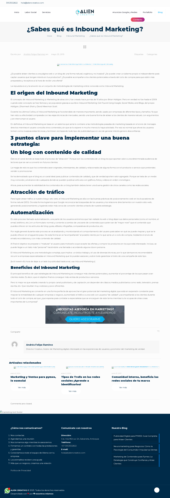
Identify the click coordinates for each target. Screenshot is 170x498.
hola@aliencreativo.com (32, 3)
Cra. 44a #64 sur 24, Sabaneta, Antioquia (80, 439)
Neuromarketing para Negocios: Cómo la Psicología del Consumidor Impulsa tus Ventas (135, 448)
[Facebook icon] (150, 4)
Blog (59, 36)
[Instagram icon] (164, 4)
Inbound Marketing (75, 36)
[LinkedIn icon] (159, 4)
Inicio (49, 36)
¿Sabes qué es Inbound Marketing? (106, 36)
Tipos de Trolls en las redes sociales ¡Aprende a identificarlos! (80, 380)
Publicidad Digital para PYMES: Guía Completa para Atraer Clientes (135, 438)
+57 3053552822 (69, 446)
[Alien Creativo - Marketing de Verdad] (85, 12)
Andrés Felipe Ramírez (34, 54)
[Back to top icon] (156, 490)
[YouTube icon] (155, 4)
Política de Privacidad (21, 470)
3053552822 (12, 3)
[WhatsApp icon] (146, 4)
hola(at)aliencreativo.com (73, 453)
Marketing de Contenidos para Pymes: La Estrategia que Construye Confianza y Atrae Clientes (134, 460)
